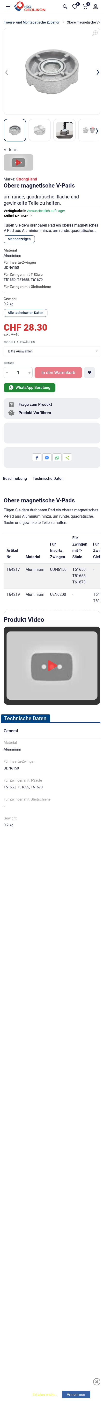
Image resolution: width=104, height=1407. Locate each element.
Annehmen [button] (76, 1394)
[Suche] (65, 6)
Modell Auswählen (19, 342)
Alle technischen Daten (25, 313)
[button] (95, 6)
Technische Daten (48, 478)
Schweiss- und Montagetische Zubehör (29, 22)
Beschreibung (15, 478)
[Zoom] (94, 33)
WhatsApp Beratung (32, 387)
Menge (9, 363)
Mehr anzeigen (19, 239)
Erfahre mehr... (45, 1394)
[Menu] (8, 6)
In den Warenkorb (58, 372)
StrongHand (26, 179)
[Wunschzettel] (89, 372)
